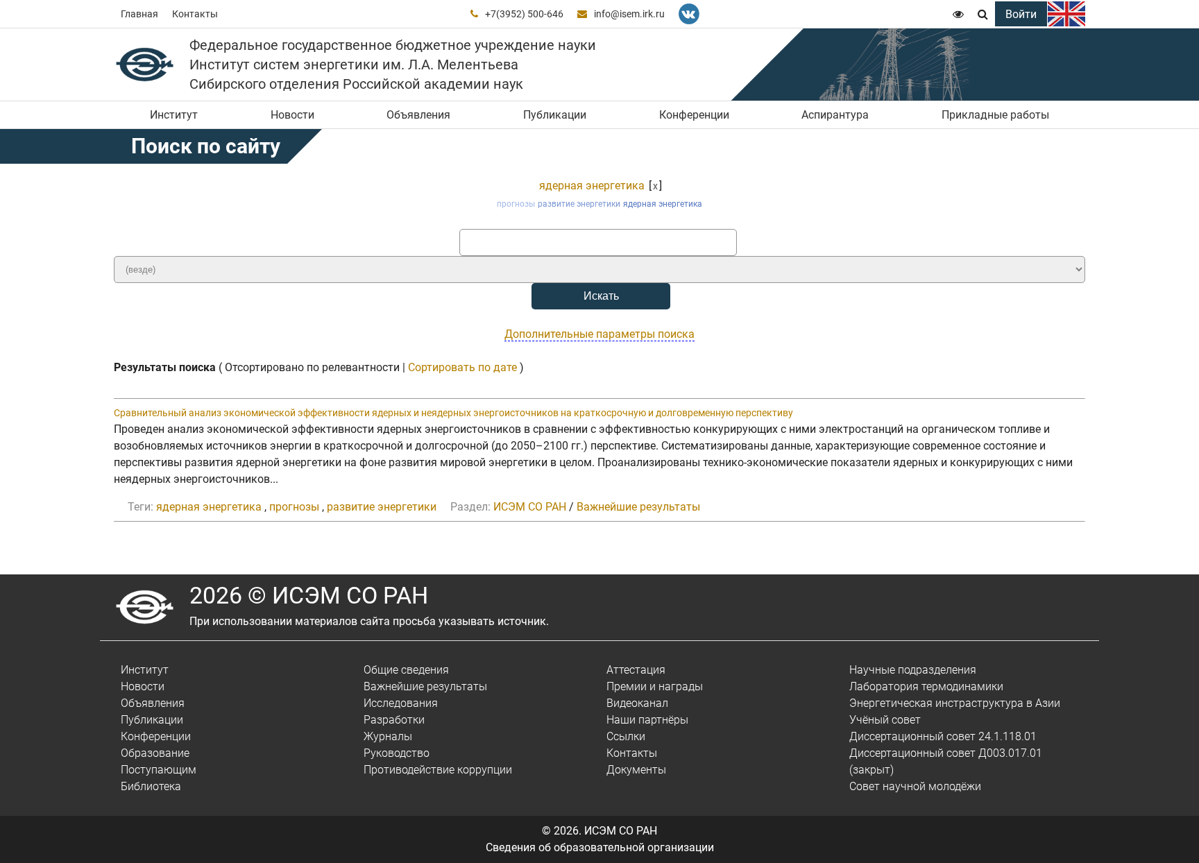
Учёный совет (885, 719)
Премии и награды (654, 686)
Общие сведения (406, 669)
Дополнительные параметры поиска (599, 334)
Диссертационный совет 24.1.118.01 (943, 736)
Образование (155, 753)
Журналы (388, 736)
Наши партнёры (647, 719)
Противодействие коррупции (438, 769)
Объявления (418, 114)
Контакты (195, 13)
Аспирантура (835, 114)
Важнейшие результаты (638, 506)
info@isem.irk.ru (629, 13)
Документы (636, 769)
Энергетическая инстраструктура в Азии (954, 703)
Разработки (394, 719)
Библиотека (151, 786)
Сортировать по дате (462, 367)
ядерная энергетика (592, 185)
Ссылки (625, 736)
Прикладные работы (995, 114)
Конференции (694, 114)
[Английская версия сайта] (1066, 13)
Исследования (401, 703)
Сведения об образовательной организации (600, 847)
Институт (174, 114)
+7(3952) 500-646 (524, 13)
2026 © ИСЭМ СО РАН (308, 595)
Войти (1021, 14)
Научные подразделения (912, 669)
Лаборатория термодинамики (926, 686)
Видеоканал (637, 703)
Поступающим (158, 769)
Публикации (554, 114)
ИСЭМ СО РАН (529, 506)
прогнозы (516, 204)
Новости (292, 114)
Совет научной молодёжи (915, 786)
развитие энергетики (579, 204)
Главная (139, 13)
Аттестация (635, 669)
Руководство (397, 753)
